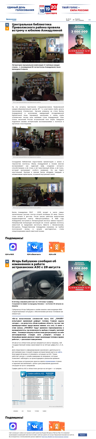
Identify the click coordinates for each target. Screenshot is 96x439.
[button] (62, 386)
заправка (15, 411)
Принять (82, 435)
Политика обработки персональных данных (54, 437)
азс (23, 411)
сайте (59, 352)
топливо (37, 411)
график (44, 411)
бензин (29, 411)
